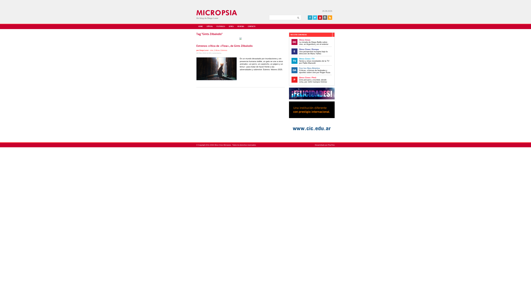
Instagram (325, 17)
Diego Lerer (204, 50)
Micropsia (216, 13)
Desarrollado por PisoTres (325, 145)
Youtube (320, 17)
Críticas (210, 26)
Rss (330, 17)
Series (231, 26)
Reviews (240, 26)
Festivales (220, 26)
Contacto (251, 26)
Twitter (315, 17)
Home (200, 26)
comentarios (216, 53)
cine (211, 50)
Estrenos (224, 50)
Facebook (310, 17)
